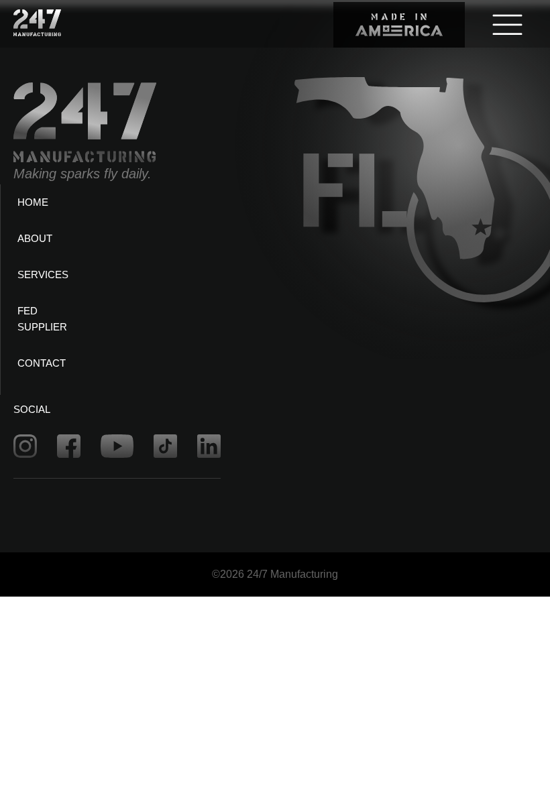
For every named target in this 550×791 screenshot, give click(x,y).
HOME (32, 202)
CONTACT (41, 363)
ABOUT (34, 238)
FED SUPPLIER (42, 318)
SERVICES (42, 274)
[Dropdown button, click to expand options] (507, 24)
